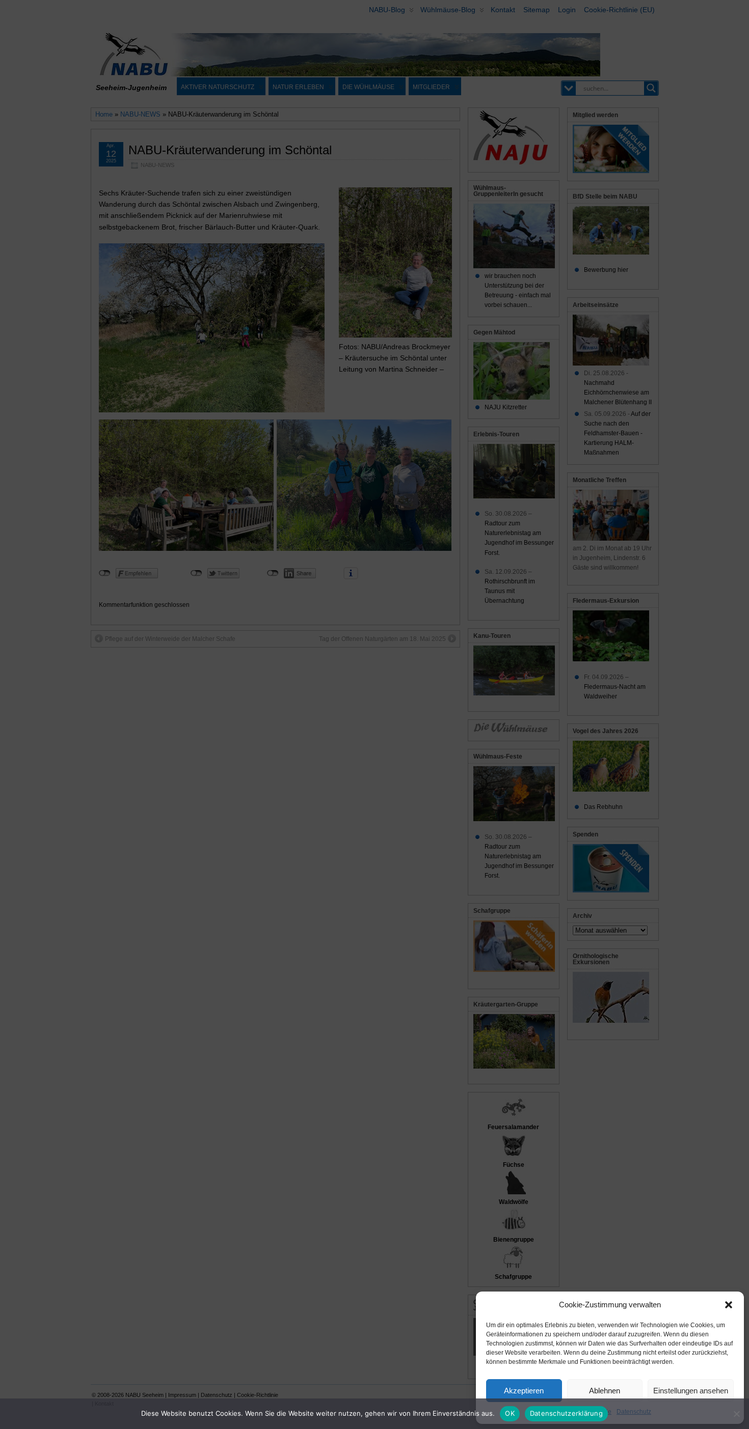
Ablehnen (604, 1390)
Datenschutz (634, 1411)
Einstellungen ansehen (690, 1390)
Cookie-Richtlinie (587, 1411)
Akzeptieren (524, 1390)
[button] (729, 1305)
